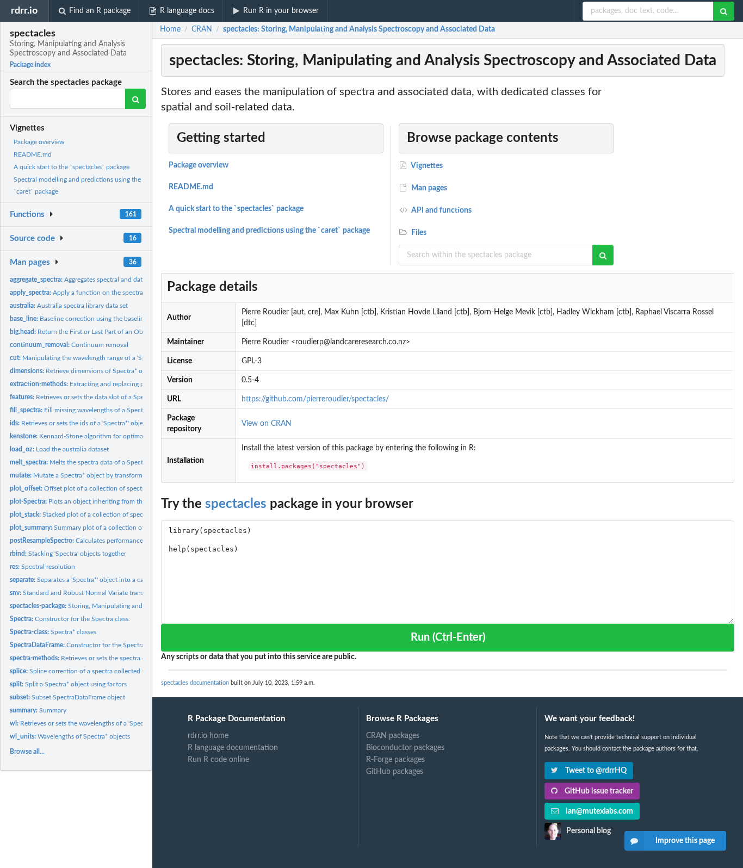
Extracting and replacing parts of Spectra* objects (110, 384)
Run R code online (218, 760)
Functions (27, 214)
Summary (38, 710)
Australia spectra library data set (69, 305)
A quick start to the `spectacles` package (71, 167)
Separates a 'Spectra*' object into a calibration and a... (100, 579)
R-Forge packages (395, 760)
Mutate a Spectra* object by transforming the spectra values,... (110, 475)
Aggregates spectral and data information (95, 279)
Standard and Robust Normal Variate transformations (92, 593)
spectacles (236, 504)
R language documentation (233, 748)
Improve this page (685, 841)
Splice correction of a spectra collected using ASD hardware (105, 671)
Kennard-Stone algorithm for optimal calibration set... (100, 436)
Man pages (30, 262)
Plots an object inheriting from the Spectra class (97, 501)
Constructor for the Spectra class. (70, 619)
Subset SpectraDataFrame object (67, 697)
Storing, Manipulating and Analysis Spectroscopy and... (118, 606)
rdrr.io (24, 10)
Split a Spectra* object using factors (68, 684)
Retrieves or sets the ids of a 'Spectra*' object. (80, 423)
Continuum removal (69, 345)
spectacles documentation (195, 683)
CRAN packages (392, 736)
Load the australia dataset (59, 449)
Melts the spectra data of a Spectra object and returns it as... (115, 462)
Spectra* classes (53, 632)
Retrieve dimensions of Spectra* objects (84, 371)
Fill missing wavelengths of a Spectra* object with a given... (111, 410)
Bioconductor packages (405, 748)
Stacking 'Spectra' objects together (68, 553)
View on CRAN (267, 423)
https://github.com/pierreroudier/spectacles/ (315, 399)
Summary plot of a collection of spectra (88, 527)
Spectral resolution (42, 566)
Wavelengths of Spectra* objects (70, 736)
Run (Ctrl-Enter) (448, 637)
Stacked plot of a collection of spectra (80, 514)
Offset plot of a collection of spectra (78, 488)
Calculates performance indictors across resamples (114, 540)
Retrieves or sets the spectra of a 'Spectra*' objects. (107, 658)
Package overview (39, 142)
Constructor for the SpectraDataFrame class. (101, 645)
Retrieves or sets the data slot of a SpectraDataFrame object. (108, 397)
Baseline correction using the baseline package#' (93, 318)
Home (170, 29)
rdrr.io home (208, 736)
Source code (32, 238)
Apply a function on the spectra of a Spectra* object (105, 292)
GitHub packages (394, 772)
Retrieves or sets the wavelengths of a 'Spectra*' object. (93, 723)
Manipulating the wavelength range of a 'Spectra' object (95, 358)
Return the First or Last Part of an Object (81, 331)
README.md (33, 154)
